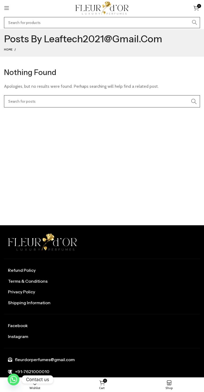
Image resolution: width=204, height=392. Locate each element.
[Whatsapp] (13, 379)
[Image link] (42, 241)
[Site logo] (102, 7)
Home (8, 49)
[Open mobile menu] (6, 8)
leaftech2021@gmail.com (103, 39)
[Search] (194, 22)
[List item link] (102, 270)
